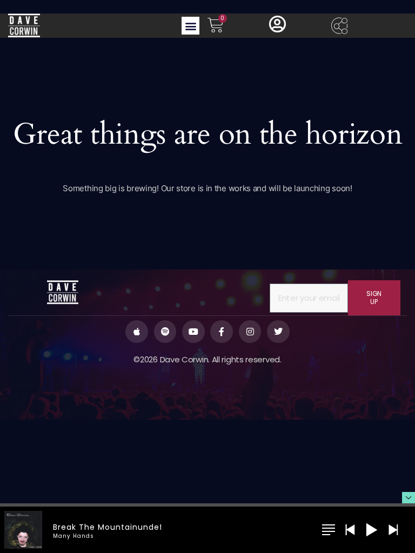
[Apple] (136, 331)
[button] (190, 26)
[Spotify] (165, 331)
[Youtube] (193, 331)
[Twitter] (278, 331)
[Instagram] (250, 331)
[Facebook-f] (221, 331)
